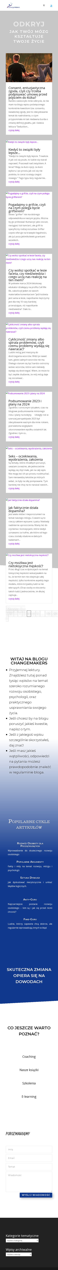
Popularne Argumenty (30, 861)
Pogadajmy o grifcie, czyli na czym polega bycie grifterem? (27, 207)
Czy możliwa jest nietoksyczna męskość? (25, 564)
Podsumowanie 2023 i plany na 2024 (24, 402)
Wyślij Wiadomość (36, 1195)
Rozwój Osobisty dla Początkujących (30, 845)
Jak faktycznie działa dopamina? (23, 509)
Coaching (29, 1056)
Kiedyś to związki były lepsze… (24, 151)
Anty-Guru (30, 899)
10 (48, 613)
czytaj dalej (13, 130)
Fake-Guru (30, 919)
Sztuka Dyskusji (30, 877)
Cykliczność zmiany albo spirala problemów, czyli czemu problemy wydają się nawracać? (28, 344)
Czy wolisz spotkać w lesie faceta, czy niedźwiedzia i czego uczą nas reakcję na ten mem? (27, 275)
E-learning (29, 1096)
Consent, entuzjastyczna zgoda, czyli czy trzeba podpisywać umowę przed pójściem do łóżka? (27, 93)
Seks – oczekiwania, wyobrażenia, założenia (25, 458)
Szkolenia (29, 1083)
